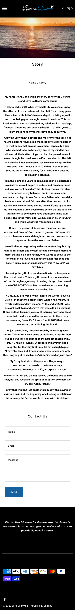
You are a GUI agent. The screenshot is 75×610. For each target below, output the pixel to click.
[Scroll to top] (66, 599)
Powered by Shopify (41, 605)
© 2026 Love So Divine (16, 605)
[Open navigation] (10, 8)
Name (11, 431)
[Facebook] (4, 600)
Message (13, 459)
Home (32, 82)
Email (11, 445)
